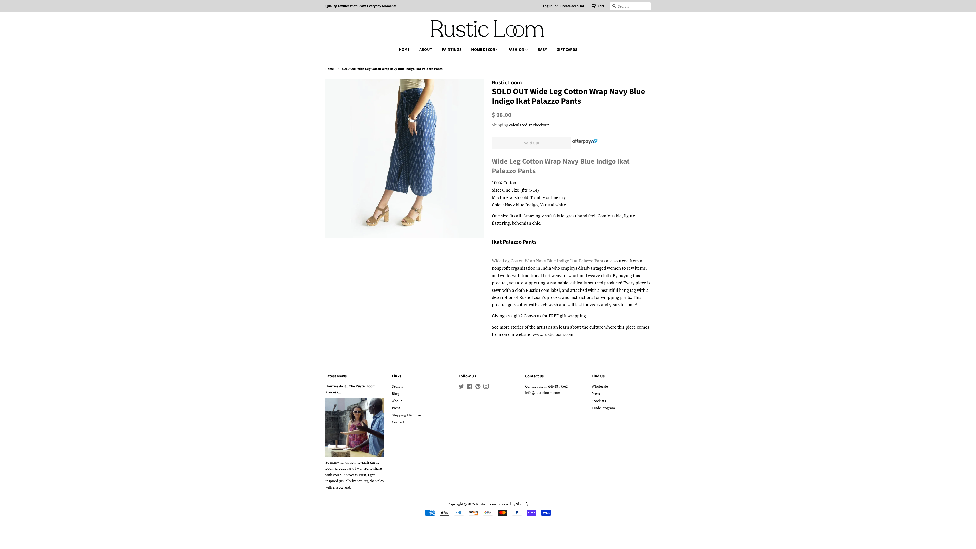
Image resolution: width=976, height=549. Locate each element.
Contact (398, 422)
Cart (601, 6)
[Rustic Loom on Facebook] (469, 387)
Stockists (599, 400)
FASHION (516, 49)
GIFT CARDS (567, 49)
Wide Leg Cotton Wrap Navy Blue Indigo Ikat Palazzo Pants (561, 166)
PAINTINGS (452, 49)
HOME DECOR (483, 49)
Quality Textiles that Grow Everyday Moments (360, 6)
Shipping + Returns (406, 415)
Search (397, 386)
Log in (547, 6)
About (397, 400)
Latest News (336, 376)
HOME (404, 49)
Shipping (500, 125)
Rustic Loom (486, 503)
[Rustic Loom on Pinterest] (478, 387)
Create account (572, 6)
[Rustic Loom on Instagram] (486, 387)
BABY (542, 49)
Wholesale (600, 386)
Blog (395, 393)
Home (329, 69)
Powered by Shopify (512, 503)
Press (396, 407)
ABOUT (425, 49)
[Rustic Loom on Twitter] (461, 387)
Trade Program (603, 407)
